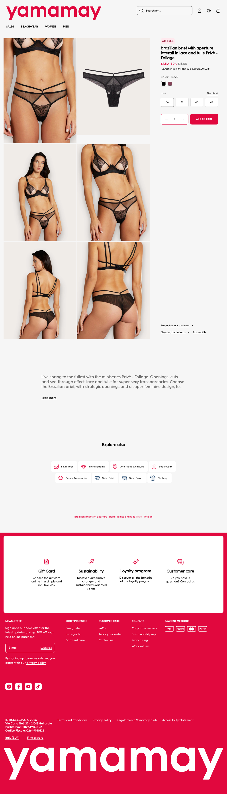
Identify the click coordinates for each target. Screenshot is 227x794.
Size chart (212, 93)
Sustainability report (146, 634)
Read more (49, 398)
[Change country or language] (209, 10)
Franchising (140, 640)
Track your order (110, 634)
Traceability (199, 332)
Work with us (141, 646)
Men (66, 26)
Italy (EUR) (12, 738)
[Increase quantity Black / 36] (183, 119)
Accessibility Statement (178, 720)
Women (50, 26)
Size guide (73, 628)
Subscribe (46, 647)
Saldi (10, 26)
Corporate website (144, 628)
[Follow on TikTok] (38, 686)
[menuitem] (164, 10)
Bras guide (73, 634)
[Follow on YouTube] (28, 686)
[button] (40, 90)
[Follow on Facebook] (18, 686)
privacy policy (36, 663)
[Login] (199, 10)
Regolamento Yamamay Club (137, 720)
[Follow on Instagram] (8, 686)
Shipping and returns (173, 332)
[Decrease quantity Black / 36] (166, 119)
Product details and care (175, 325)
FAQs (102, 628)
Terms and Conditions (72, 720)
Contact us (106, 640)
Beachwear (29, 26)
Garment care (75, 640)
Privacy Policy (102, 720)
